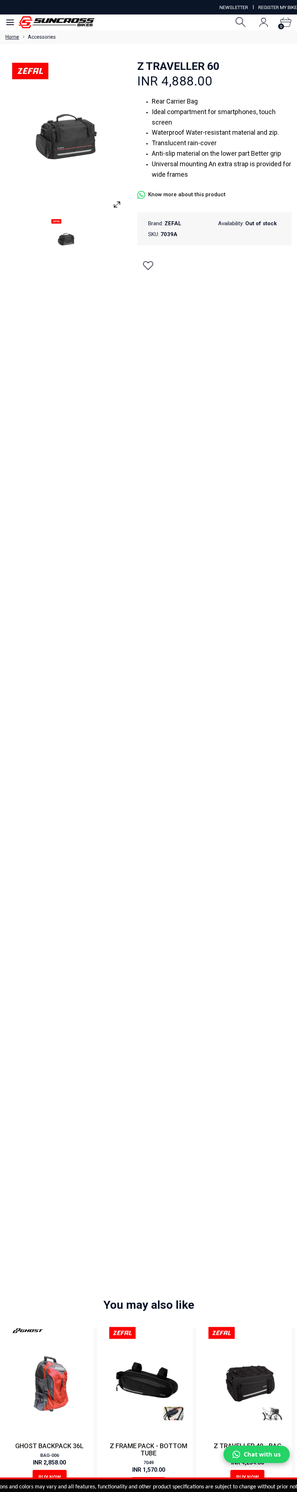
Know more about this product (187, 194)
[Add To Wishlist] (148, 265)
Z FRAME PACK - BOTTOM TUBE (148, 1449)
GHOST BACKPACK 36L (49, 1446)
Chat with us (262, 1454)
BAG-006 (49, 1455)
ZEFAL (172, 223)
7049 (148, 1462)
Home (12, 37)
